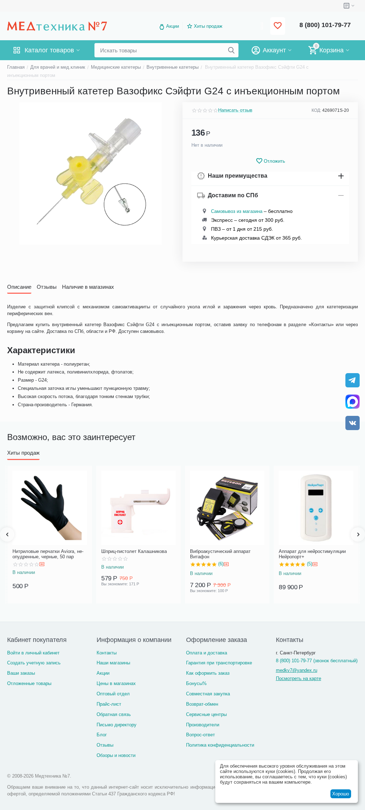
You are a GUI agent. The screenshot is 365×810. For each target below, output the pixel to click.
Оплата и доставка (206, 652)
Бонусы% (196, 683)
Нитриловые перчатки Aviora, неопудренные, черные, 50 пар (47, 554)
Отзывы (105, 745)
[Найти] (231, 50)
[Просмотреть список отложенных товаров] (277, 26)
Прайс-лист (109, 704)
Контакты (107, 652)
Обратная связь (114, 714)
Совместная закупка (208, 693)
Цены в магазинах (116, 683)
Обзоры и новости (116, 755)
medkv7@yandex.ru (296, 670)
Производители (202, 724)
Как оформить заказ (208, 673)
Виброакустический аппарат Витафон (220, 554)
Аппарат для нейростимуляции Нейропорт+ (312, 554)
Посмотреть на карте (298, 678)
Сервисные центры (206, 714)
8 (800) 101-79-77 (325, 24)
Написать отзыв (235, 110)
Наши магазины (113, 662)
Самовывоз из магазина (236, 211)
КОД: (316, 110)
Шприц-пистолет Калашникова (134, 551)
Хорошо (340, 793)
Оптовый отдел (113, 693)
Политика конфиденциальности (220, 745)
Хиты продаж (208, 26)
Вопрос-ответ (200, 734)
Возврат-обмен (202, 704)
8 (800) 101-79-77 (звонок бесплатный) (317, 660)
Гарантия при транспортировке (219, 662)
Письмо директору (117, 724)
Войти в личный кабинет (33, 652)
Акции (172, 26)
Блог (102, 734)
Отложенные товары (29, 683)
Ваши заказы (21, 673)
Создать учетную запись (34, 662)
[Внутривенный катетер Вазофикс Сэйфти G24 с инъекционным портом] (90, 173)
